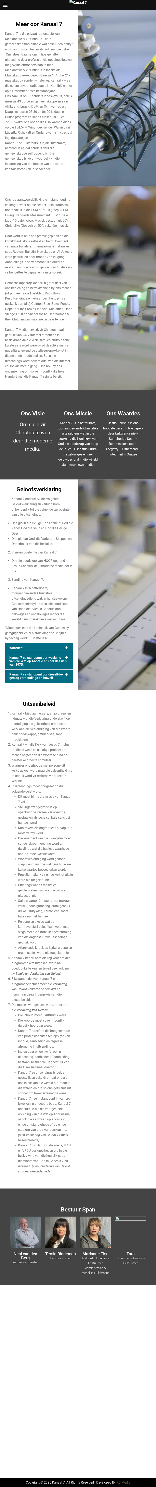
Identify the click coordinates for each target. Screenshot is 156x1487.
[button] (39, 648)
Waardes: (16, 648)
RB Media (123, 1482)
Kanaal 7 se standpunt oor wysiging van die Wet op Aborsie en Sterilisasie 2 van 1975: (38, 661)
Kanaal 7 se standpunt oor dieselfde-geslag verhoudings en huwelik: (36, 676)
